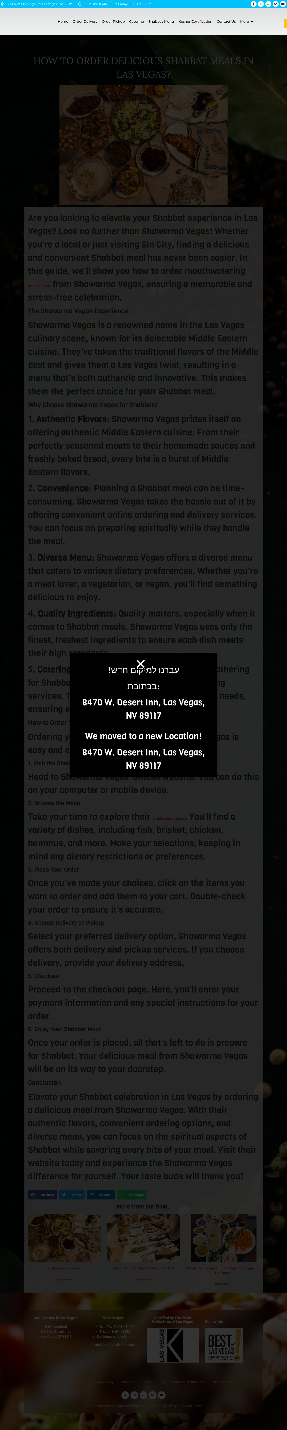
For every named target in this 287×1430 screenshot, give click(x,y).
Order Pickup (113, 22)
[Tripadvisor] (276, 4)
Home (63, 22)
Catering (136, 22)
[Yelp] (268, 4)
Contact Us (226, 22)
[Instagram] (261, 4)
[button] (140, 663)
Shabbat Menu (161, 22)
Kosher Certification (195, 22)
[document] (143, 715)
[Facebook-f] (254, 4)
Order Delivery (85, 22)
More (244, 22)
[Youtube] (283, 4)
